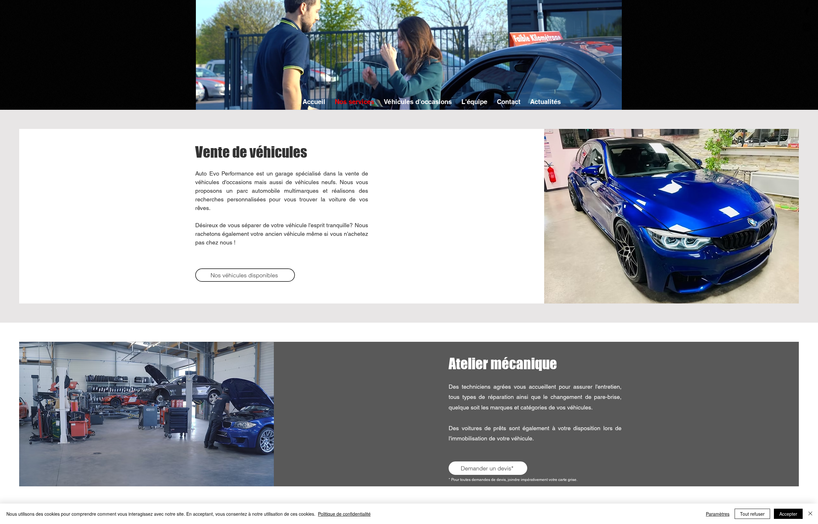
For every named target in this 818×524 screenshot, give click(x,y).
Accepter (788, 514)
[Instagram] (807, 27)
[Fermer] (810, 514)
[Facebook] (807, 11)
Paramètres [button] (717, 514)
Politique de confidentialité (344, 514)
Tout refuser (752, 514)
